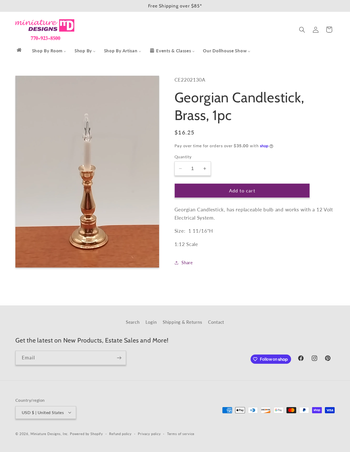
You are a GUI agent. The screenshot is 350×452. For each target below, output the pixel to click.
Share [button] (187, 262)
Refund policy (120, 433)
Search (132, 322)
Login (151, 322)
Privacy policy (149, 433)
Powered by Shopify (86, 433)
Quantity (183, 156)
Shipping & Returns (182, 322)
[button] (302, 29)
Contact (216, 322)
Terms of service (180, 433)
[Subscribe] (119, 358)
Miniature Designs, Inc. (49, 433)
